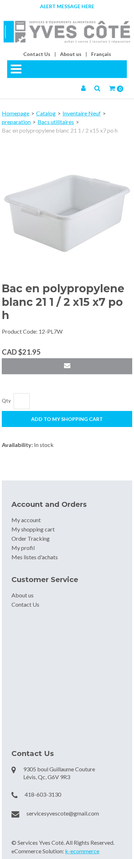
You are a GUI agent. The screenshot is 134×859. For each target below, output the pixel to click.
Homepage (15, 113)
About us (70, 54)
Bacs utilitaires (56, 121)
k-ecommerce (82, 851)
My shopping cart (33, 529)
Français (101, 54)
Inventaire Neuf (82, 113)
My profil (23, 547)
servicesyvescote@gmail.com (62, 813)
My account (26, 519)
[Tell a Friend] (67, 366)
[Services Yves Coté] (67, 32)
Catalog (46, 113)
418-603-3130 (43, 794)
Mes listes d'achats (34, 557)
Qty (6, 400)
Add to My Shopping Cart (67, 419)
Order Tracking (30, 538)
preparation (16, 121)
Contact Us (36, 54)
